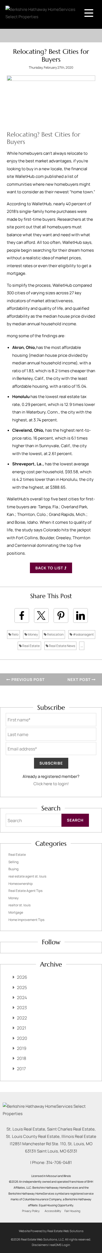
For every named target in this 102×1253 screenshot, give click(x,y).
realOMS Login (60, 1245)
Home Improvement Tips (26, 919)
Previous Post (27, 679)
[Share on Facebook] (21, 615)
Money (32, 634)
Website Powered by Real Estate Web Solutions (51, 1231)
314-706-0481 (59, 1162)
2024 (22, 997)
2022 (22, 1018)
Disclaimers (40, 1245)
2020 (22, 1038)
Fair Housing (72, 1211)
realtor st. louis (19, 905)
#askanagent (83, 634)
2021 (21, 1028)
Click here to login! (51, 784)
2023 (22, 1008)
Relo (14, 634)
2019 (21, 1048)
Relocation (55, 634)
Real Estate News (61, 645)
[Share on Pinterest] (61, 615)
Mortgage (15, 912)
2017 (21, 1069)
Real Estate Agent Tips (25, 890)
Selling (13, 862)
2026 (22, 977)
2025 (22, 987)
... (82, 645)
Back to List (49, 567)
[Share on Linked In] (80, 615)
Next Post (79, 679)
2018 (21, 1058)
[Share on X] (41, 615)
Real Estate (31, 645)
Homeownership (20, 883)
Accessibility (53, 1211)
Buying (13, 869)
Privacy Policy (31, 1211)
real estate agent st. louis (27, 876)
